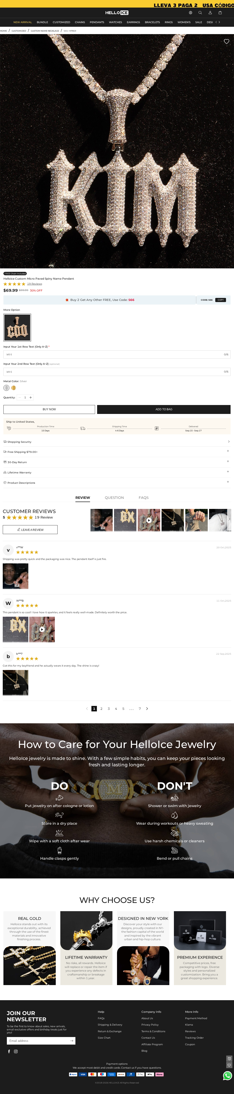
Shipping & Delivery (110, 1024)
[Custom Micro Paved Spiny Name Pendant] (17, 327)
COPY (221, 300)
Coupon (190, 1044)
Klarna (189, 1024)
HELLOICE (114, 1082)
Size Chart (104, 1037)
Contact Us (148, 1037)
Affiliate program (152, 1044)
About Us (147, 1018)
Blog (144, 1050)
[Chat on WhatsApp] (227, 1075)
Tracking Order (194, 1037)
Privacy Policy (150, 1024)
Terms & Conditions (153, 1031)
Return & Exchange (110, 1031)
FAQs (101, 1018)
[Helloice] (117, 4)
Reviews (190, 1031)
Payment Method (196, 1018)
